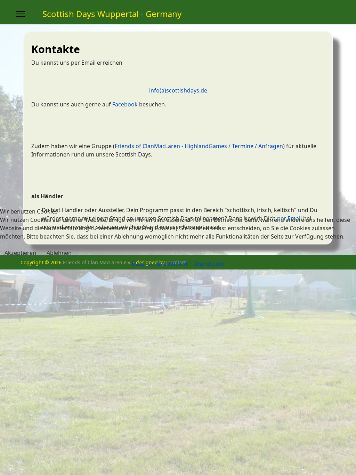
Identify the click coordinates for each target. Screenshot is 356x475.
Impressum (209, 263)
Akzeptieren (20, 253)
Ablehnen (59, 253)
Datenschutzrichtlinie (160, 263)
